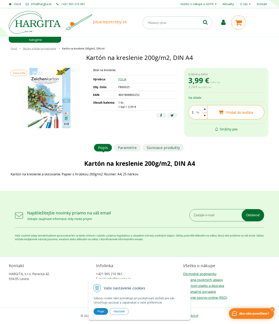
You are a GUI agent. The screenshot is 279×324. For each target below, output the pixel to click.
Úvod (17, 4)
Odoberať (253, 215)
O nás (244, 4)
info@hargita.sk (41, 4)
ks (198, 112)
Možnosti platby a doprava (203, 286)
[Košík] (239, 22)
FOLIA (122, 79)
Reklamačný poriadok (199, 291)
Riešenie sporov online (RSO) (205, 297)
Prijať (100, 311)
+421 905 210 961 (73, 4)
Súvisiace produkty (163, 147)
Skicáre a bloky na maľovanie (39, 48)
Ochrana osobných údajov (203, 280)
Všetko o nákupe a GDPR (197, 4)
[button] (272, 309)
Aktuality (228, 4)
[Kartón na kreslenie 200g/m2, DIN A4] (49, 98)
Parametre (127, 147)
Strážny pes (228, 129)
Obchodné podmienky (200, 274)
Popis (103, 147)
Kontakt (262, 4)
